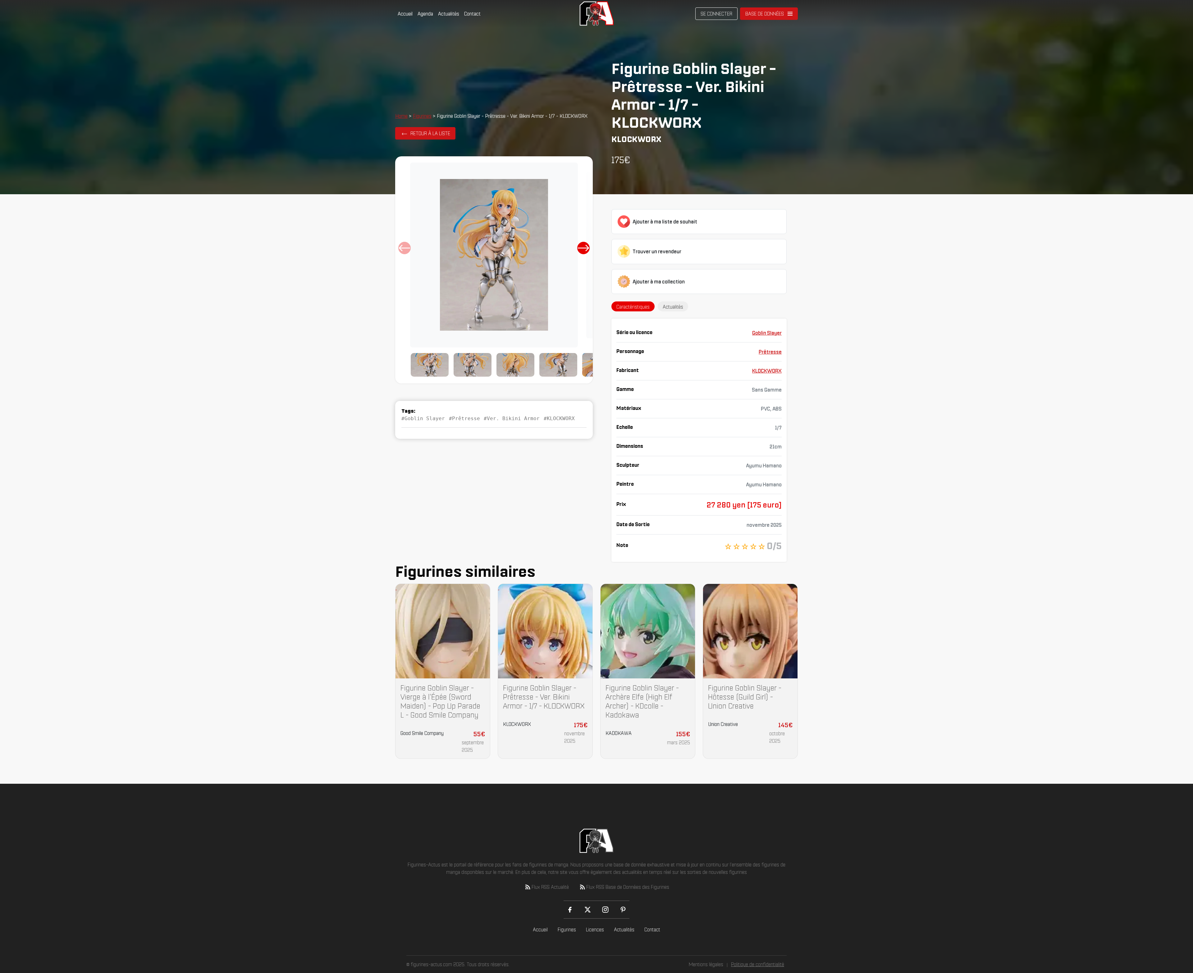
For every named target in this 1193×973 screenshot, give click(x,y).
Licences (595, 929)
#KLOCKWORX (559, 418)
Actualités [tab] (673, 307)
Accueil (405, 14)
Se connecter (716, 14)
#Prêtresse (464, 418)
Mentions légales (706, 964)
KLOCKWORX (767, 371)
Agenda (425, 14)
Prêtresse (770, 352)
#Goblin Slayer (423, 418)
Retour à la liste (430, 133)
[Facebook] (570, 909)
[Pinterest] (623, 909)
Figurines (422, 116)
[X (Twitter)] (588, 909)
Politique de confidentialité (757, 964)
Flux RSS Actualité (550, 887)
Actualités (448, 14)
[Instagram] (605, 909)
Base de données (764, 14)
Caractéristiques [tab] (633, 307)
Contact (472, 14)
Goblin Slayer (767, 333)
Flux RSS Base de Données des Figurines (627, 887)
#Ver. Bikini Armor (512, 418)
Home (401, 116)
